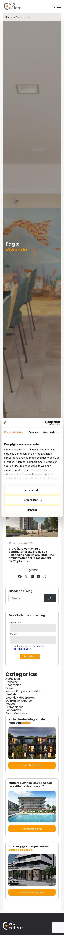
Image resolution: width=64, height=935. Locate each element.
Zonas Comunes (16, 713)
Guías (9, 688)
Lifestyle (10, 694)
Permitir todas (32, 489)
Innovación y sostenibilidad (23, 691)
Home (8, 17)
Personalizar (30, 499)
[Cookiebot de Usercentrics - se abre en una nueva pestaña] (45, 423)
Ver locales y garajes (32, 892)
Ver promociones (32, 828)
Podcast (11, 704)
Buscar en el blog (20, 591)
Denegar (32, 509)
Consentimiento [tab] (13, 432)
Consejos (11, 682)
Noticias (20, 17)
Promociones (14, 707)
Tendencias (13, 710)
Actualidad (12, 679)
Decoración (13, 685)
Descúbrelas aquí (32, 765)
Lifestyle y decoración (20, 698)
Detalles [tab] (33, 432)
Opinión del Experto (18, 701)
